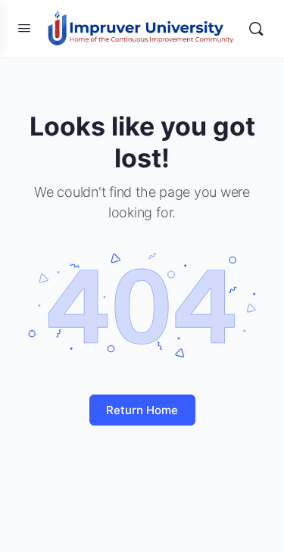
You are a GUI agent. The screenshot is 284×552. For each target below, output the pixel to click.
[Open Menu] (24, 27)
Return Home (142, 410)
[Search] (256, 29)
